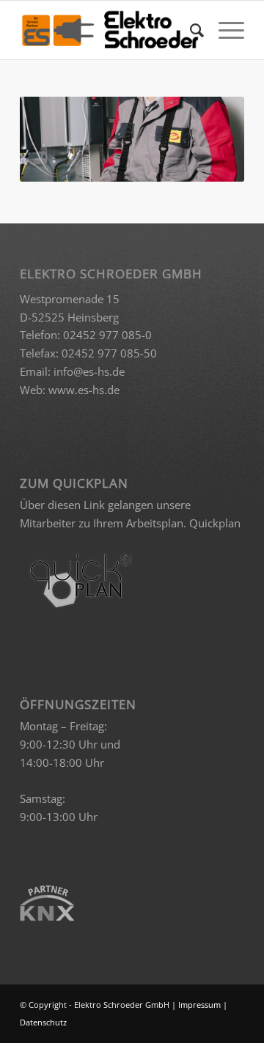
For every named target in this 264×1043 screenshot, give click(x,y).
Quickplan (215, 523)
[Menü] (224, 30)
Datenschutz (43, 1022)
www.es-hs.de (84, 389)
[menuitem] (189, 30)
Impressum (199, 1004)
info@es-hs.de (89, 371)
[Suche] (189, 30)
